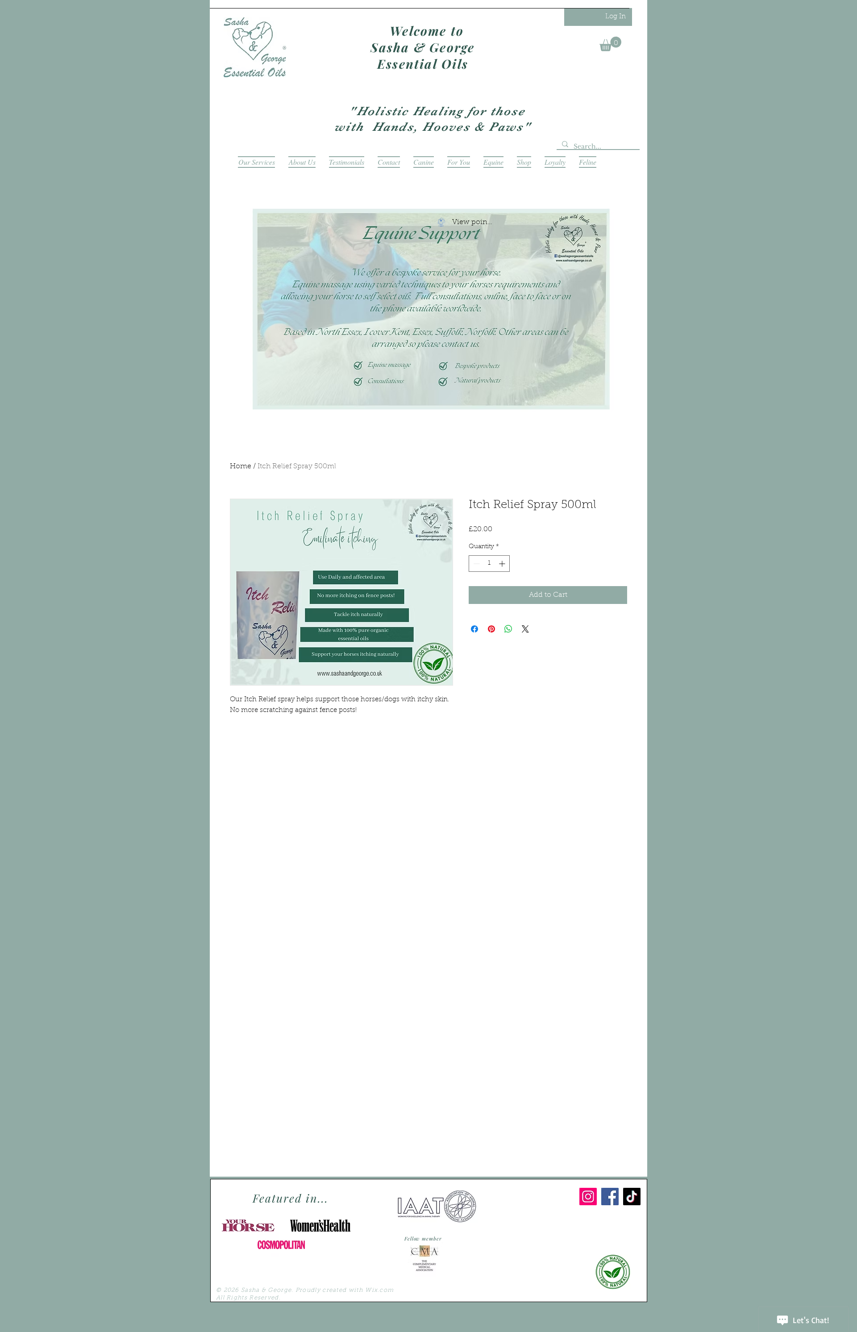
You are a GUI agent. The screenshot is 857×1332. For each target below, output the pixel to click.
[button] (610, 44)
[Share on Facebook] (474, 629)
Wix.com (379, 1290)
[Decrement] (475, 563)
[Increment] (502, 563)
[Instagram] (588, 1196)
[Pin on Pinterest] (491, 629)
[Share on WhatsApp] (508, 629)
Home (240, 466)
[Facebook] (610, 1196)
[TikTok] (632, 1196)
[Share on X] (525, 629)
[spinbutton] (489, 563)
